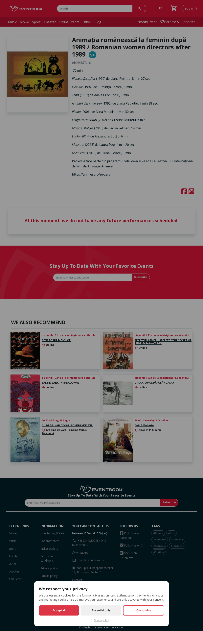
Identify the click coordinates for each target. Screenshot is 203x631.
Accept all (59, 610)
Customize (143, 610)
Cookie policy (101, 620)
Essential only (101, 610)
